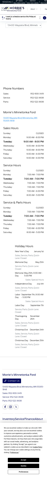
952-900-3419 (37, 94)
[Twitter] (16, 406)
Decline (23, 466)
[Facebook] (5, 406)
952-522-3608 (37, 98)
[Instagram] (10, 406)
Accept (23, 460)
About (39, 419)
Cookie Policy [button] (37, 447)
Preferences (23, 472)
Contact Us (13, 381)
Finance (29, 419)
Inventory (8, 419)
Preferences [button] (14, 452)
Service (19, 419)
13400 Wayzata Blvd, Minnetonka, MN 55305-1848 (20, 119)
